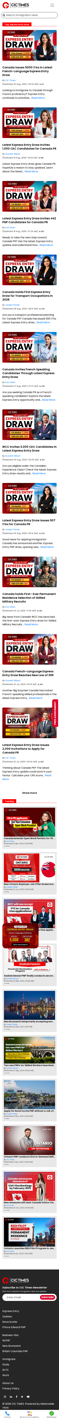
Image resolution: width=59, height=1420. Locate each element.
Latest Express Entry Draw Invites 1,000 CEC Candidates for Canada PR (29, 147)
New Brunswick (11, 1346)
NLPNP (6, 1340)
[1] (4, 15)
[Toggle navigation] (52, 5)
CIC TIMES (18, 1404)
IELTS (5, 1370)
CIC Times (10, 80)
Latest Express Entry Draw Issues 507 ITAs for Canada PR (28, 522)
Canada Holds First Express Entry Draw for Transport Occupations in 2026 (27, 295)
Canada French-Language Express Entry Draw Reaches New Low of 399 (27, 673)
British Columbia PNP (15, 1351)
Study (5, 1364)
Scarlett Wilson (12, 154)
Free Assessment (55, 713)
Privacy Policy (10, 1388)
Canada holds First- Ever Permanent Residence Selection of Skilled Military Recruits (29, 597)
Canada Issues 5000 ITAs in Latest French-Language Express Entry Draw (27, 71)
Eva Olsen (10, 227)
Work (5, 1375)
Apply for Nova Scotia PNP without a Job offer (30, 1110)
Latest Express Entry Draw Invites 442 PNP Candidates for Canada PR (29, 220)
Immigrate (8, 1359)
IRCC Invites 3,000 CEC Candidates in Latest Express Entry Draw (29, 448)
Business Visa (10, 1335)
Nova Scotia (9, 1322)
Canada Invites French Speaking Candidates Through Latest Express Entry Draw (28, 373)
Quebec (7, 1316)
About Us (8, 1383)
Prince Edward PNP (14, 1327)
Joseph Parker (12, 305)
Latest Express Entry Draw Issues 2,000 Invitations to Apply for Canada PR (25, 748)
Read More (38, 98)
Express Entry (10, 1311)
